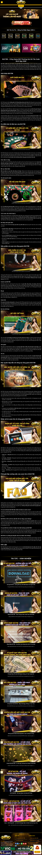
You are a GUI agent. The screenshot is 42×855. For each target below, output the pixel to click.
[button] (2, 2)
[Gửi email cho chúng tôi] (20, 844)
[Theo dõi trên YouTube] (26, 844)
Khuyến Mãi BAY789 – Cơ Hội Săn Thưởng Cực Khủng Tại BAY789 (21, 763)
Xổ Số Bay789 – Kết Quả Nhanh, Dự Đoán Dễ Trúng (21, 793)
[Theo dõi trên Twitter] (18, 844)
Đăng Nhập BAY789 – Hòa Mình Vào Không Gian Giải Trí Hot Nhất (21, 644)
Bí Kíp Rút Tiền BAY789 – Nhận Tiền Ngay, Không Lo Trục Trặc (21, 703)
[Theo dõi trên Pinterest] (24, 844)
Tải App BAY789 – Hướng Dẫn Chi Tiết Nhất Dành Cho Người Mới (21, 584)
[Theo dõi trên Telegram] (16, 846)
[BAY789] (21, 2)
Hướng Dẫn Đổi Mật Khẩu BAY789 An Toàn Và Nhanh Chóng (21, 733)
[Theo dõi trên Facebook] (16, 844)
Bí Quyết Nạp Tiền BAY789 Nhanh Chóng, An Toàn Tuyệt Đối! (21, 674)
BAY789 (2, 841)
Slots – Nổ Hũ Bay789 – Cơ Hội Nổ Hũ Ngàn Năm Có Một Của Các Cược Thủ (21, 822)
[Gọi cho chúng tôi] (22, 844)
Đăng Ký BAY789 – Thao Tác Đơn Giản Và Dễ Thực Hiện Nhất (21, 614)
